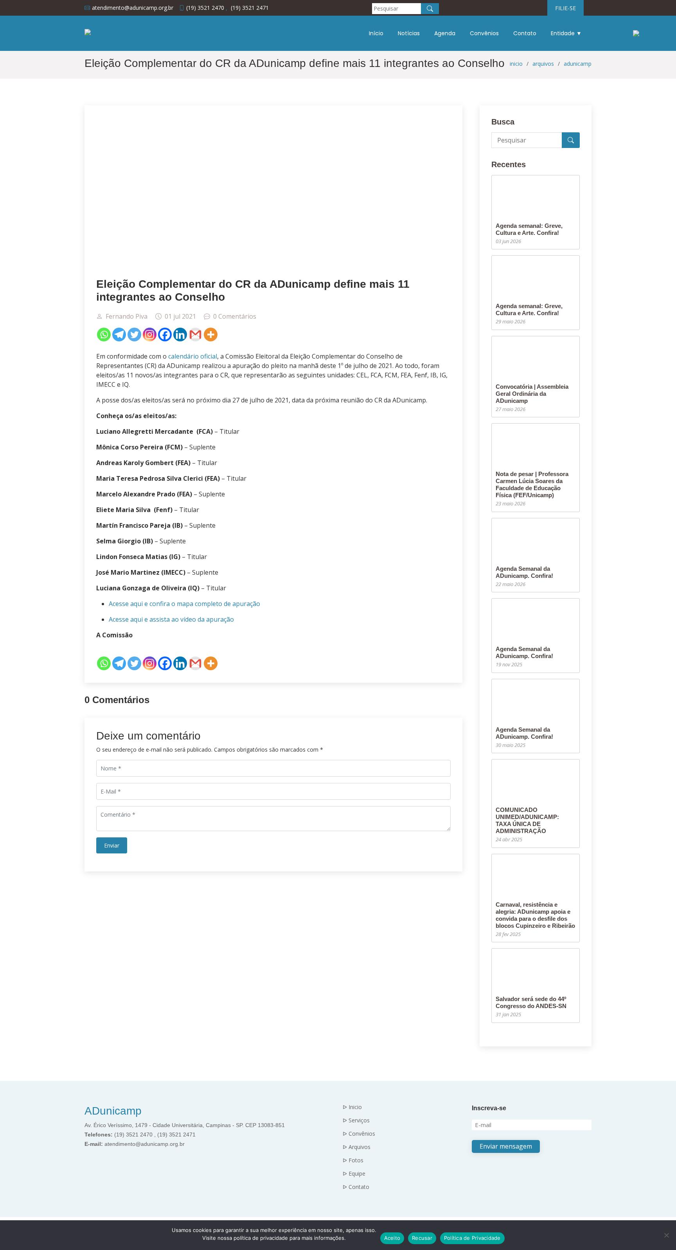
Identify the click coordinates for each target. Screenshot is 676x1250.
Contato (524, 33)
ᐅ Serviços (356, 1120)
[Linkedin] (180, 334)
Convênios (484, 33)
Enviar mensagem (506, 1146)
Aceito (392, 1238)
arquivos (543, 63)
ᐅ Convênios (359, 1133)
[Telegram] (119, 334)
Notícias (409, 33)
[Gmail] (195, 334)
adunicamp (578, 63)
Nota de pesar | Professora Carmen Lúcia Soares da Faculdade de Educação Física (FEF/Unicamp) (532, 484)
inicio (516, 63)
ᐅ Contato (356, 1187)
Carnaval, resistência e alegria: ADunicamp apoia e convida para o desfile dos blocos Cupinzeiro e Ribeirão (535, 915)
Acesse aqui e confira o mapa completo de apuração (184, 603)
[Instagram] (149, 334)
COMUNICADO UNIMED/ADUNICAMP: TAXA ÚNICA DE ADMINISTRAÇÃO (527, 820)
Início (376, 33)
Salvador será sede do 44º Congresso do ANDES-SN (531, 1002)
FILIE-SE (565, 8)
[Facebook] (165, 334)
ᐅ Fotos (353, 1160)
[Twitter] (134, 334)
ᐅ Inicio (352, 1107)
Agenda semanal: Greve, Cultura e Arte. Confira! (529, 229)
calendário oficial (192, 356)
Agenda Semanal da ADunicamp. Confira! (524, 572)
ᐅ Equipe (354, 1173)
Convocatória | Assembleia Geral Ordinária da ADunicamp (532, 393)
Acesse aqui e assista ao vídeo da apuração (171, 619)
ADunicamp (113, 1111)
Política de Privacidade (472, 1238)
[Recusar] (666, 1235)
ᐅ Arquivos (356, 1147)
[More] (211, 334)
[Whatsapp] (104, 334)
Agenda (444, 33)
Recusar (422, 1238)
